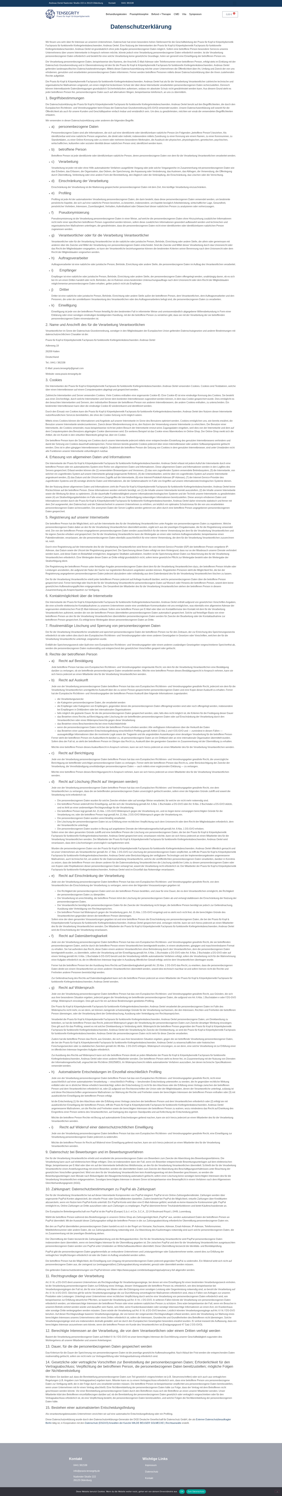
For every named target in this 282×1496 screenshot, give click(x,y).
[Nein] (277, 1491)
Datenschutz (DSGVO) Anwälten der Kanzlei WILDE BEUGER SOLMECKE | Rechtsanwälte (133, 1423)
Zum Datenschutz (196, 1491)
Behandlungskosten (116, 14)
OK (182, 1491)
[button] (234, 3)
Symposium (195, 14)
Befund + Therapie (161, 14)
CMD (176, 14)
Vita (184, 14)
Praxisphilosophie (139, 14)
